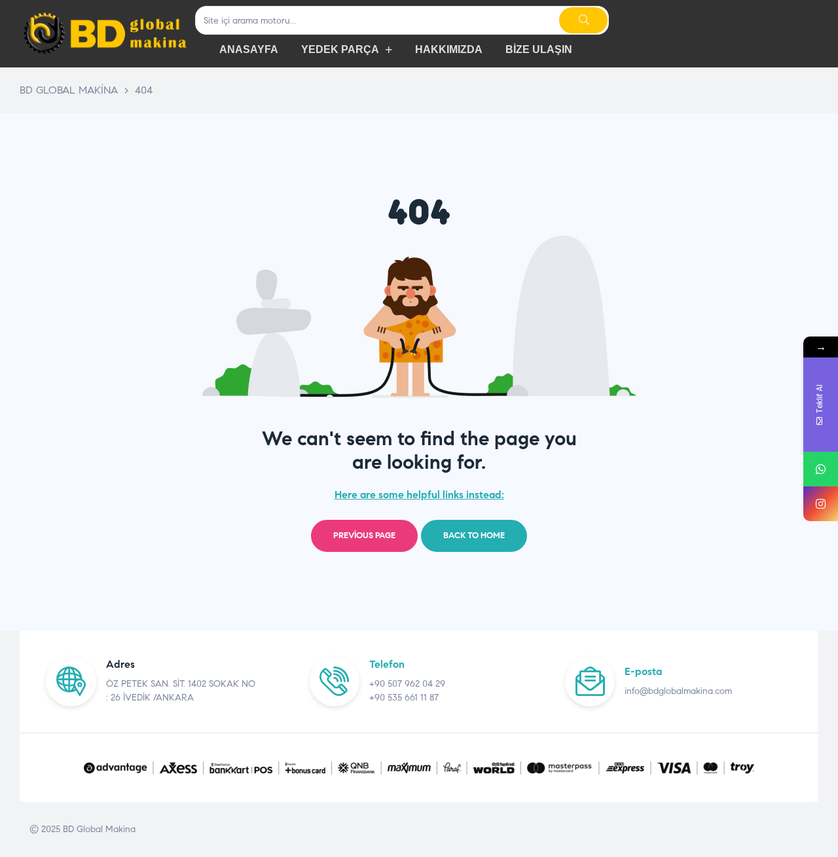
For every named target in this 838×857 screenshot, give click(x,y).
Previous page (364, 535)
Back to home (474, 535)
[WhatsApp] (820, 469)
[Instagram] (820, 503)
